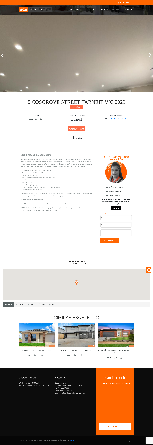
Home (70, 10)
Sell (84, 10)
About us (115, 10)
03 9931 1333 (128, 2)
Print (53, 304)
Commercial (103, 10)
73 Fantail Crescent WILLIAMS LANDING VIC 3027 (116, 351)
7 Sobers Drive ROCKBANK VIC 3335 (37, 350)
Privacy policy (130, 441)
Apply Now (76, 107)
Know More (116, 208)
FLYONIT (72, 440)
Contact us (127, 10)
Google (43, 304)
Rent (92, 10)
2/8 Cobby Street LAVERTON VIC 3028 (76, 350)
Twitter (33, 304)
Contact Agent (76, 128)
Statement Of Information (117, 118)
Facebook (21, 304)
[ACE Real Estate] (35, 9)
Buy (77, 10)
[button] (150, 54)
